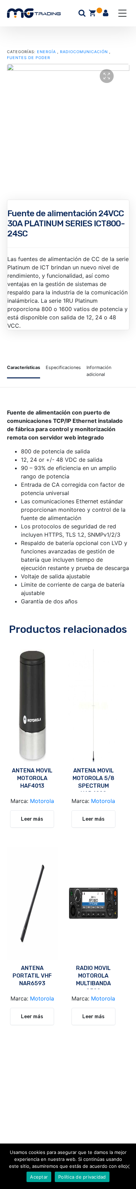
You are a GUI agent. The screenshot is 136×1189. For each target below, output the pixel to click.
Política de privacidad (82, 1177)
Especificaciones (63, 367)
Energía (46, 51)
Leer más (32, 819)
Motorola (42, 800)
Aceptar (39, 1177)
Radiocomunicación (84, 51)
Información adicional (98, 371)
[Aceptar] (127, 1166)
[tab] (23, 370)
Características (23, 367)
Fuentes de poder (28, 57)
